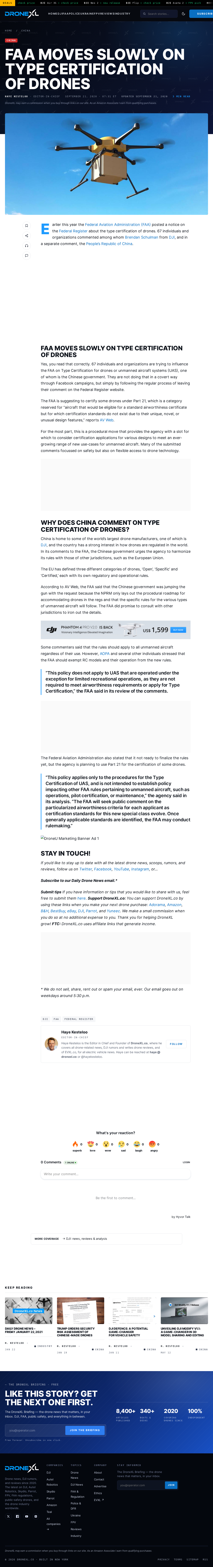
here (81, 898)
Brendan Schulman (141, 237)
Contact (99, 1479)
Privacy (164, 1559)
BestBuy (58, 911)
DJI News (77, 1484)
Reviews (107, 13)
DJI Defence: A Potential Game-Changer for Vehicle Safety (128, 1332)
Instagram (140, 869)
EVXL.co (70, 1052)
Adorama (157, 904)
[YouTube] (26, 1516)
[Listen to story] (26, 245)
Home (53, 13)
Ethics (98, 1493)
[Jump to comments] (26, 255)
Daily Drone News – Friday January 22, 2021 (24, 1330)
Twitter (85, 869)
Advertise (100, 1486)
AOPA (105, 653)
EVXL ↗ (99, 1500)
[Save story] (26, 226)
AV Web (106, 420)
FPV (97, 13)
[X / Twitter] (8, 1516)
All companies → (54, 1524)
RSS (205, 1559)
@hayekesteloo (91, 1056)
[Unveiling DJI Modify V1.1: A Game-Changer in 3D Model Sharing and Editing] (184, 1310)
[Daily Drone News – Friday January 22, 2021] (28, 1310)
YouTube (121, 869)
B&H (44, 911)
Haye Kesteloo (74, 1032)
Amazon (174, 904)
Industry (123, 13)
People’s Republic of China (109, 243)
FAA (66, 13)
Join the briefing (85, 1430)
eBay (71, 911)
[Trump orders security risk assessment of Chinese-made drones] (80, 1310)
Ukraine (87, 13)
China (26, 30)
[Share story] (26, 236)
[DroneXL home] (22, 13)
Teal (49, 1511)
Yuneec (113, 911)
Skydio (51, 1491)
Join (171, 1485)
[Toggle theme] (183, 13)
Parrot (91, 911)
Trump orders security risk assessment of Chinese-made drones (76, 1332)
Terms (178, 1559)
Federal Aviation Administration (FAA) (118, 224)
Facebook (103, 869)
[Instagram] (35, 1516)
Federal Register (73, 231)
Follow (176, 1043)
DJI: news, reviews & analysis (86, 1239)
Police (74, 13)
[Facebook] (17, 1516)
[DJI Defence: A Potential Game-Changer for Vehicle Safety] (132, 1310)
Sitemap (193, 1559)
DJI (60, 13)
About (98, 1472)
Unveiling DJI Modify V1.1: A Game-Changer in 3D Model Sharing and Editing (182, 1332)
